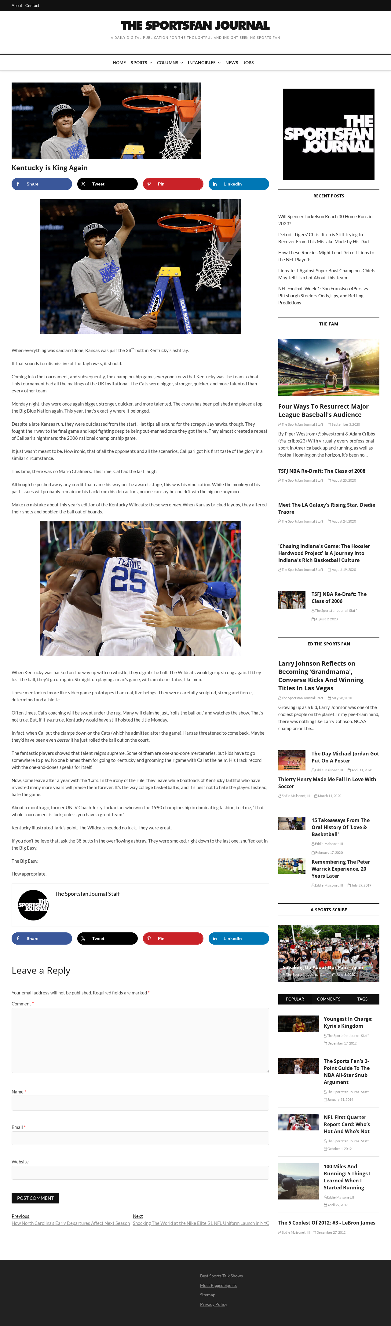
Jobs (248, 62)
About (17, 5)
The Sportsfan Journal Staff (302, 424)
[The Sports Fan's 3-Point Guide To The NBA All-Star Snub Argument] (298, 1061)
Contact (32, 5)
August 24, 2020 (343, 521)
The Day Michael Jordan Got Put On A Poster (345, 757)
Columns (167, 62)
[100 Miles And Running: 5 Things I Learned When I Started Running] (298, 1166)
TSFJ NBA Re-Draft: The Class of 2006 (339, 597)
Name (19, 1091)
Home (119, 62)
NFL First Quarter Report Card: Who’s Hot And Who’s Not (347, 1124)
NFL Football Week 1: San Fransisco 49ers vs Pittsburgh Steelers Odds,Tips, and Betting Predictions (323, 295)
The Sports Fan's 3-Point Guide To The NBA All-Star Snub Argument (347, 1071)
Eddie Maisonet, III (328, 770)
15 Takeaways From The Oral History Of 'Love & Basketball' (341, 827)
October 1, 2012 (339, 1149)
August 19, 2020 (343, 569)
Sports (139, 62)
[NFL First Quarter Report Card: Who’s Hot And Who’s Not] (298, 1117)
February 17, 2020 (329, 852)
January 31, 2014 (340, 1099)
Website (20, 1161)
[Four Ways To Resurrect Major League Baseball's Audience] (328, 367)
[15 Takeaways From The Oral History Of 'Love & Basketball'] (291, 823)
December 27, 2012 (331, 1232)
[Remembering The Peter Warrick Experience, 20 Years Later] (291, 866)
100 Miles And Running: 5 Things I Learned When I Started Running (347, 1177)
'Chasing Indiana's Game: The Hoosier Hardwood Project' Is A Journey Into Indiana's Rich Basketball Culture (324, 553)
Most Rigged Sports (218, 1285)
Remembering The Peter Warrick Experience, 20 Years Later (341, 868)
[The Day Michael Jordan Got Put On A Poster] (291, 760)
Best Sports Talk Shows (221, 1275)
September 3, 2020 (345, 424)
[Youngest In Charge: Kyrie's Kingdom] (298, 1019)
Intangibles (202, 62)
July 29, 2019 (361, 885)
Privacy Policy (213, 1304)
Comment (23, 1003)
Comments (328, 999)
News (232, 62)
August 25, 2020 (343, 480)
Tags (362, 999)
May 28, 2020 (341, 698)
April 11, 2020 (361, 770)
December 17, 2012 (342, 1043)
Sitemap (207, 1294)
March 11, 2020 (329, 796)
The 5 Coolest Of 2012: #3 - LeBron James (326, 1222)
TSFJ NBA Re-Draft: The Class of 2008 (321, 471)
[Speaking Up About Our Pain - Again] (328, 953)
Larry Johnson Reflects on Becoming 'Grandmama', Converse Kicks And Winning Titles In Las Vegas (321, 675)
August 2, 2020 (326, 619)
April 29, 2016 (337, 1205)
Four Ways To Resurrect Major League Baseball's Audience (323, 410)
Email (19, 1127)
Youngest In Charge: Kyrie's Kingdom (348, 1022)
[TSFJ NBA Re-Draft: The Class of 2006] (291, 600)
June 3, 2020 (345, 974)
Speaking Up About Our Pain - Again (324, 967)
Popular (295, 999)
